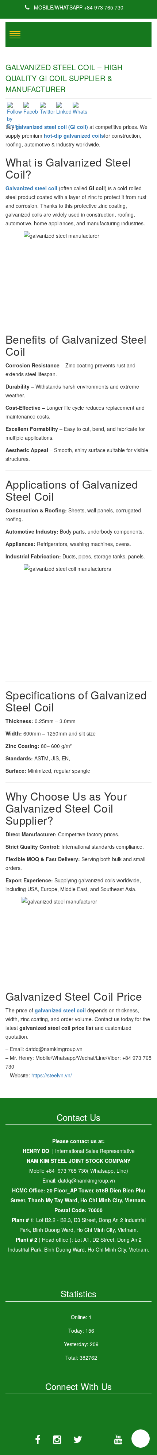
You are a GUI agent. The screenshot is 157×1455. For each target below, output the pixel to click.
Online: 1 (81, 1317)
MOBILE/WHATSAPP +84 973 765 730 (77, 7)
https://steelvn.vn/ (51, 1075)
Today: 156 (81, 1330)
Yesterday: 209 (81, 1344)
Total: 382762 (81, 1357)
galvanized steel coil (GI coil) (52, 126)
